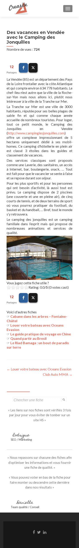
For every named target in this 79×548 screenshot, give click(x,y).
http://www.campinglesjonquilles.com (36, 133)
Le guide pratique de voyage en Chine (40, 334)
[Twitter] (33, 67)
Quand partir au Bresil (28, 338)
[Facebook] (23, 67)
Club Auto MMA (57, 374)
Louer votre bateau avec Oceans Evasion (39, 369)
